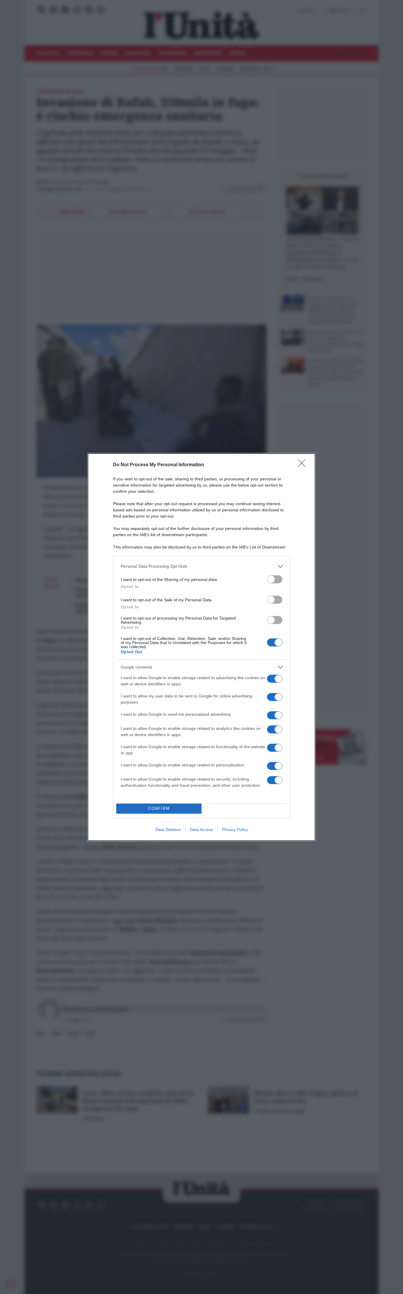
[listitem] (201, 566)
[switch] (274, 579)
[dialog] (201, 647)
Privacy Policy (235, 829)
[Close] (303, 465)
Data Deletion (168, 829)
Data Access (201, 829)
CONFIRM (159, 808)
